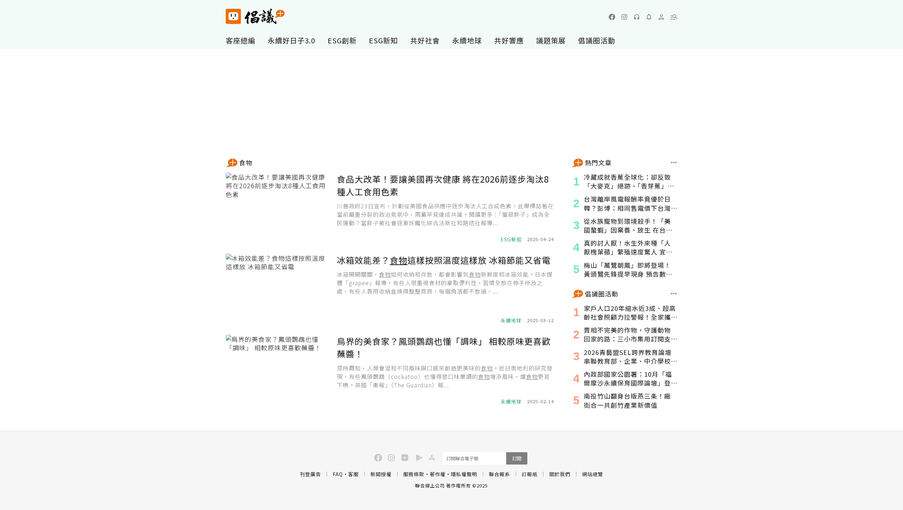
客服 (353, 474)
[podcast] (636, 16)
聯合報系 (499, 474)
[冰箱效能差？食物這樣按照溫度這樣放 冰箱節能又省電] (279, 289)
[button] (673, 16)
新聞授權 (381, 474)
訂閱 (516, 458)
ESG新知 (383, 40)
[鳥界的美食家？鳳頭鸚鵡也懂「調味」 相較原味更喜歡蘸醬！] (279, 370)
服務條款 (413, 474)
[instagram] (624, 16)
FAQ (338, 474)
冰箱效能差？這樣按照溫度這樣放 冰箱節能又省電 (444, 260)
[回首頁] (255, 16)
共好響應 (509, 40)
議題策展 (551, 40)
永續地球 (467, 40)
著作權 (438, 474)
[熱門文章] (674, 162)
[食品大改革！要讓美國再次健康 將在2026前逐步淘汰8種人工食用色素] (279, 208)
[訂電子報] (649, 16)
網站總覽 (592, 474)
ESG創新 (342, 40)
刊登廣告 (310, 474)
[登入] (661, 16)
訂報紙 (530, 474)
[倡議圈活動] (674, 293)
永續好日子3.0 (291, 40)
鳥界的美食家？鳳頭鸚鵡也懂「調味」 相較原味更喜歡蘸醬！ (444, 347)
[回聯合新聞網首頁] (233, 16)
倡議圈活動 (596, 40)
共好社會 (425, 40)
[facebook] (612, 16)
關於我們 (559, 474)
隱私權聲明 (464, 474)
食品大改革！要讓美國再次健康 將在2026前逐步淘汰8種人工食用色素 (443, 185)
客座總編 (240, 40)
